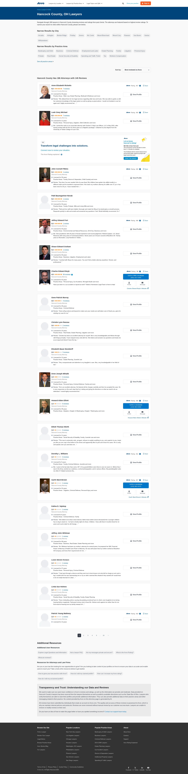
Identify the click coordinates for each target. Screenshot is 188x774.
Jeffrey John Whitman (60, 533)
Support (126, 739)
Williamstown (43, 40)
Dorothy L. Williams (59, 454)
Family (118, 51)
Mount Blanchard (103, 35)
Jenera (81, 35)
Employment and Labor (90, 51)
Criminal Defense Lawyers (103, 739)
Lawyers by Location (55, 3)
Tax (105, 56)
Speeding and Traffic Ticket (90, 56)
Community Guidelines (77, 767)
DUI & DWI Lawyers (101, 742)
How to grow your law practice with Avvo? (52, 673)
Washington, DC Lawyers (74, 746)
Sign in (146, 3)
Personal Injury (139, 51)
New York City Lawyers (73, 732)
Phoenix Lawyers (71, 753)
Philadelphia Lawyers (72, 749)
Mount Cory (117, 35)
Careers (126, 735)
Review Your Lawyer (43, 735)
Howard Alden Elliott (60, 400)
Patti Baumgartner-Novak (62, 196)
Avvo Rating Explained (130, 742)
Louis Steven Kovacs (60, 560)
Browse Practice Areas (44, 742)
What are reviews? (44, 657)
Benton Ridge (62, 35)
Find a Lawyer (41, 732)
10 (103, 635)
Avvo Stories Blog (42, 746)
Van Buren (137, 35)
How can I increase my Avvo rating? (109, 673)
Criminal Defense (72, 51)
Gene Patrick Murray (60, 298)
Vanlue (146, 35)
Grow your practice (132, 3)
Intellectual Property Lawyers (104, 757)
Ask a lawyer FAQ (76, 652)
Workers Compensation (118, 56)
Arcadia (41, 35)
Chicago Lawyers (71, 739)
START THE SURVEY (131, 158)
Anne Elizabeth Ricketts (61, 85)
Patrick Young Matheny (61, 613)
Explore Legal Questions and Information (52, 652)
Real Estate (51, 56)
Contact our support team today (115, 711)
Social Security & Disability (68, 56)
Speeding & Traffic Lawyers (103, 760)
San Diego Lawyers (72, 760)
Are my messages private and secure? (99, 652)
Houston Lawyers (71, 742)
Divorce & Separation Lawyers (104, 753)
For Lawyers (41, 749)
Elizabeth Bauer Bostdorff (62, 349)
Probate (41, 56)
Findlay (72, 35)
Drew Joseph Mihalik (60, 374)
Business (59, 51)
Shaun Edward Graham (61, 247)
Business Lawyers (100, 735)
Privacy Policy (52, 767)
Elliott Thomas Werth (60, 427)
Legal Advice (41, 739)
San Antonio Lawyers (72, 757)
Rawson (127, 35)
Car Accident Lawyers (101, 749)
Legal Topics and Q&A (93, 3)
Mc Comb (90, 35)
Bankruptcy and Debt (45, 51)
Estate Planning (107, 51)
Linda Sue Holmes (59, 587)
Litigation (128, 51)
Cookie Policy (63, 767)
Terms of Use (41, 767)
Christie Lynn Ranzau (60, 322)
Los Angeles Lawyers (72, 735)
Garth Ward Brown (59, 480)
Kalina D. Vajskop (58, 506)
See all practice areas (45, 61)
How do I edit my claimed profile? (82, 673)
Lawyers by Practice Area (74, 3)
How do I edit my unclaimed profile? (50, 679)
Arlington (50, 35)
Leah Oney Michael (59, 112)
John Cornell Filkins (59, 169)
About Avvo (127, 732)
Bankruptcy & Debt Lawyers (103, 732)
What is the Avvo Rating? (125, 652)
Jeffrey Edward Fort (59, 220)
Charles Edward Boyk (60, 271)
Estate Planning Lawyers (102, 746)
